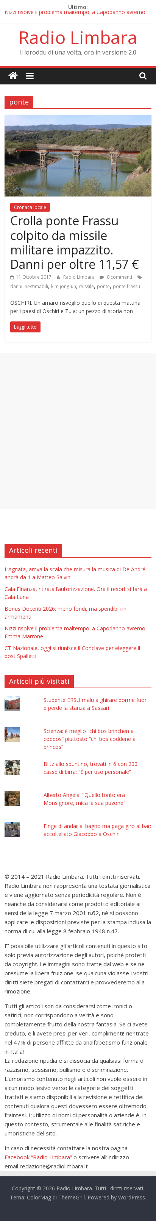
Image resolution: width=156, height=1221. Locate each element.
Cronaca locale (30, 207)
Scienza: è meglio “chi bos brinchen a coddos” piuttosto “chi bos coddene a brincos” (90, 738)
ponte (103, 286)
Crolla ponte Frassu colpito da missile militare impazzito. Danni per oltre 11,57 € (74, 242)
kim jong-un (63, 286)
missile (86, 286)
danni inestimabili (29, 286)
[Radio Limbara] (13, 76)
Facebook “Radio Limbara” (38, 1157)
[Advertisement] (78, 431)
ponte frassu (126, 286)
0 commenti (119, 277)
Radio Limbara (78, 37)
